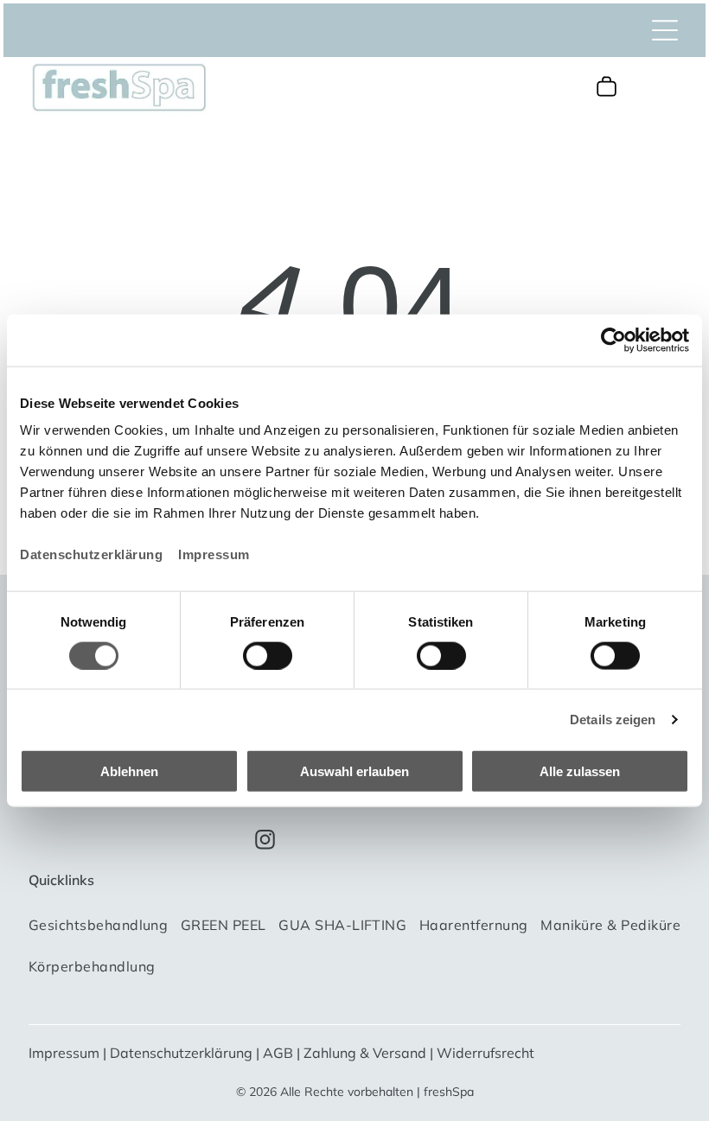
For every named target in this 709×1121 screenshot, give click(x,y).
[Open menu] (665, 30)
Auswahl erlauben (354, 771)
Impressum (214, 554)
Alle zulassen (580, 771)
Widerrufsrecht (485, 1052)
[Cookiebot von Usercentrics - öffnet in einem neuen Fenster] (613, 340)
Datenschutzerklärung (91, 554)
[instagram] (265, 842)
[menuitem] (99, 931)
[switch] (267, 655)
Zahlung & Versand (364, 1052)
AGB (278, 1052)
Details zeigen (612, 718)
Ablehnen (129, 771)
